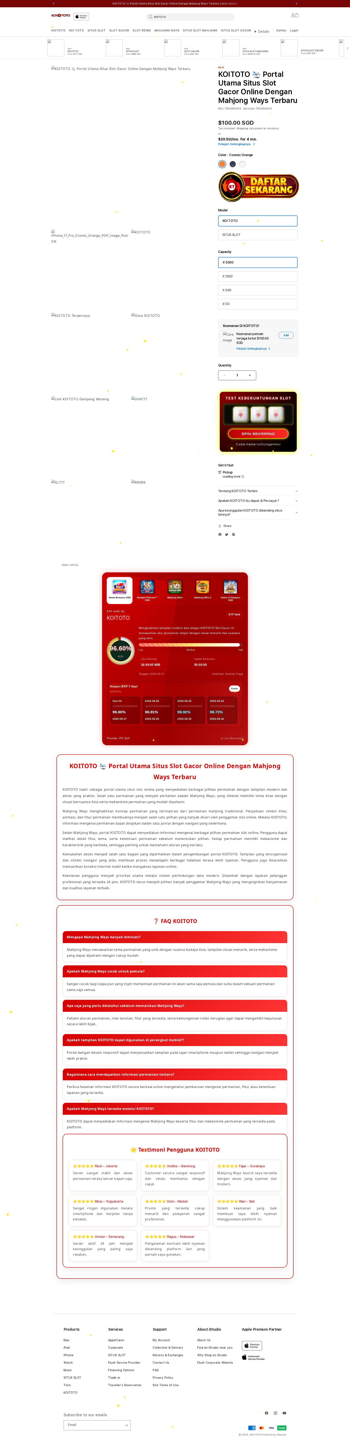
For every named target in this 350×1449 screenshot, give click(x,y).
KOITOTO (58, 30)
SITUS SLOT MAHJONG (200, 30)
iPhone (69, 1355)
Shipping (242, 128)
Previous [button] (53, 4)
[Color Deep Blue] (232, 164)
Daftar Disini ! (228, 3)
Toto (67, 1385)
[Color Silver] (242, 164)
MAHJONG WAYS (167, 30)
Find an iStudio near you (214, 1347)
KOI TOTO (76, 30)
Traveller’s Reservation (125, 1385)
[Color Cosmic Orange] (222, 164)
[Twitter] (227, 535)
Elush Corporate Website (215, 1362)
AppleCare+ (116, 1340)
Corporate (115, 1347)
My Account (161, 1340)
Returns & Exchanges (168, 1355)
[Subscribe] (126, 1425)
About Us (204, 1340)
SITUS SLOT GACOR (236, 30)
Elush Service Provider (124, 1362)
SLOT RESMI (142, 30)
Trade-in (114, 1377)
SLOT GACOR (119, 30)
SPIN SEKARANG (258, 434)
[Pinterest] (234, 535)
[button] (58, 30)
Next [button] (297, 4)
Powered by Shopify (274, 1434)
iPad (67, 1347)
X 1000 (227, 276)
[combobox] (190, 16)
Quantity (225, 365)
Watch (68, 1362)
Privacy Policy (163, 1377)
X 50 (225, 304)
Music (68, 1370)
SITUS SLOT (97, 30)
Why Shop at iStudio (212, 1355)
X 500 (226, 290)
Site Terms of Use (166, 1385)
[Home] (60, 15)
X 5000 (228, 262)
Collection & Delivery (168, 1347)
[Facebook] (221, 535)
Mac (67, 1340)
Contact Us (161, 1362)
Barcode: (249, 108)
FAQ (156, 1370)
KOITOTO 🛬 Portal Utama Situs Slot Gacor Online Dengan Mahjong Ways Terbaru (175, 3)
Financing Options (121, 1370)
